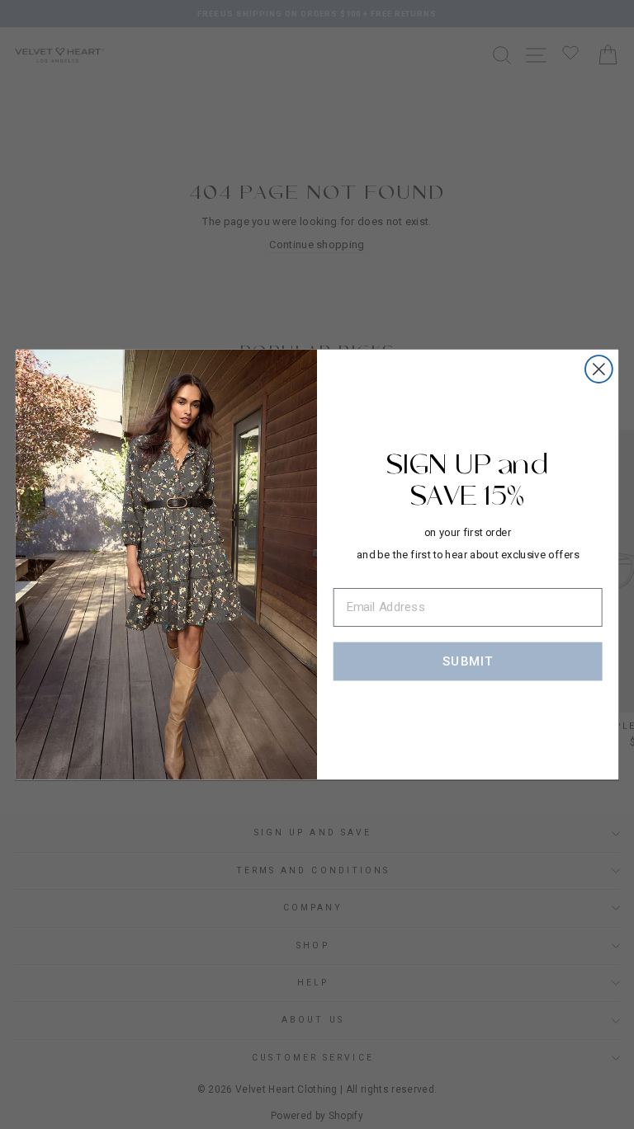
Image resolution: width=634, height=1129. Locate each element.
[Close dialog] (599, 369)
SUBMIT (467, 660)
